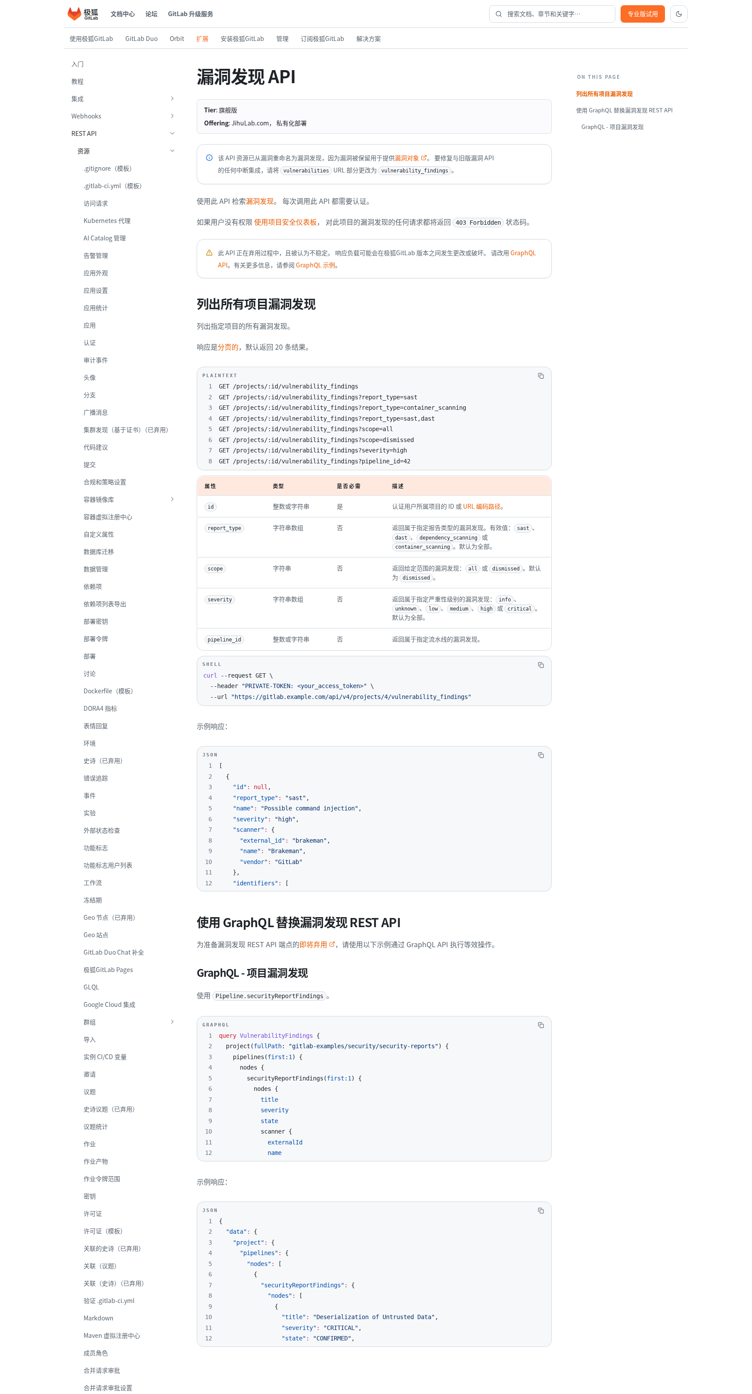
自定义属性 (99, 534)
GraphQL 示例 (315, 264)
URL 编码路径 (481, 506)
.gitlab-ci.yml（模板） (114, 185)
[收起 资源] (172, 151)
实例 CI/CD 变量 (105, 1056)
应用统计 (96, 307)
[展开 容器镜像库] (172, 499)
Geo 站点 (96, 934)
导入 (90, 1039)
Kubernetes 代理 (107, 220)
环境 (90, 743)
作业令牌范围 (102, 1178)
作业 (90, 1143)
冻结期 (93, 899)
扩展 (202, 38)
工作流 (93, 882)
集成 (77, 98)
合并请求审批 (102, 1370)
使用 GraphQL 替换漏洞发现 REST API (624, 110)
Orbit (177, 38)
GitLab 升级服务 (190, 13)
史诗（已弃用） (105, 760)
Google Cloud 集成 (109, 1004)
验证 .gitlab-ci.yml (109, 1300)
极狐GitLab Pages (108, 969)
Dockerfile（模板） (110, 690)
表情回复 (96, 725)
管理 (282, 38)
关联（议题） (102, 1265)
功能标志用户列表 (108, 865)
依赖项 (93, 586)
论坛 (151, 13)
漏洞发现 (260, 201)
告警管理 (96, 255)
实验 (90, 812)
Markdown (99, 1317)
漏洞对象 (407, 157)
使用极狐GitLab (91, 38)
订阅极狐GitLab (322, 38)
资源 (83, 150)
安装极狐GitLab (242, 38)
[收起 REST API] (172, 133)
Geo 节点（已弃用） (111, 917)
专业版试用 (643, 13)
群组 (90, 1021)
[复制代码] (541, 376)
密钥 (90, 1195)
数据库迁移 (99, 551)
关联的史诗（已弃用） (114, 1248)
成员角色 (96, 1352)
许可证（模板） (105, 1230)
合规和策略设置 (105, 481)
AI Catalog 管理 (105, 237)
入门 (77, 63)
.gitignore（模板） (109, 168)
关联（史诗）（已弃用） (116, 1283)
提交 (90, 464)
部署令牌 (96, 638)
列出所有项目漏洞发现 (604, 93)
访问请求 (96, 203)
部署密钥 (96, 621)
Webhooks (86, 115)
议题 (90, 1091)
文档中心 (123, 13)
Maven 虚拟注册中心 (112, 1335)
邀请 (90, 1074)
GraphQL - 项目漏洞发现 (612, 126)
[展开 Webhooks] (172, 116)
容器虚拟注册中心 (108, 516)
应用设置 (96, 290)
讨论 (90, 673)
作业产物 (96, 1161)
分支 (90, 394)
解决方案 (368, 38)
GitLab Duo (141, 38)
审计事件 (96, 359)
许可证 (93, 1213)
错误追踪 (96, 777)
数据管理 (96, 568)
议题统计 (96, 1126)
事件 (90, 795)
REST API (84, 133)
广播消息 (96, 412)
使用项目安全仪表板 (285, 221)
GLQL (91, 986)
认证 (90, 342)
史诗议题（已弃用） (111, 1108)
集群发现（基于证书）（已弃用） (128, 429)
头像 (90, 377)
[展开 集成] (172, 98)
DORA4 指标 (100, 708)
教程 (77, 81)
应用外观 (96, 272)
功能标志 (96, 847)
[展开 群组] (172, 1022)
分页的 (228, 346)
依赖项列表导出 (105, 603)
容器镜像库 (99, 499)
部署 (90, 655)
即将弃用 (313, 944)
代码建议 (96, 446)
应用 (90, 325)
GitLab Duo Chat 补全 (114, 952)
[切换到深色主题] (679, 14)
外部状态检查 (102, 830)
